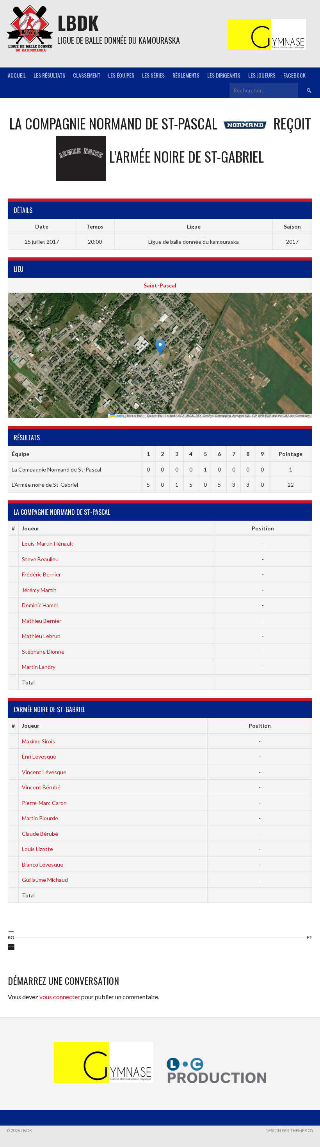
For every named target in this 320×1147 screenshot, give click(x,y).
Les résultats (49, 75)
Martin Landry (38, 666)
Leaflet (119, 415)
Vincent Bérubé (41, 787)
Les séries (153, 75)
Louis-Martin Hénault (47, 543)
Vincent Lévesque (44, 772)
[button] (160, 347)
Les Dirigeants (223, 75)
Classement (86, 75)
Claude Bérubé (40, 833)
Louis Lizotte (37, 849)
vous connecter (59, 996)
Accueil (17, 75)
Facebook (294, 75)
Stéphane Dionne (43, 651)
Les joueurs (262, 75)
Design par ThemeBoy (289, 1130)
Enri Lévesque (39, 756)
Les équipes (121, 75)
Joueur (30, 528)
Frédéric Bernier (41, 574)
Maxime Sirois (38, 741)
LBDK (78, 22)
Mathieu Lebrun (41, 636)
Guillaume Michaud (45, 879)
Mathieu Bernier (41, 620)
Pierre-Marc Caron (44, 803)
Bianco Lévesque (42, 864)
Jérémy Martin (39, 590)
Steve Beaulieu (40, 559)
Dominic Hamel (40, 605)
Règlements (185, 75)
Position (263, 528)
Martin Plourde (40, 818)
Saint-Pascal (160, 285)
